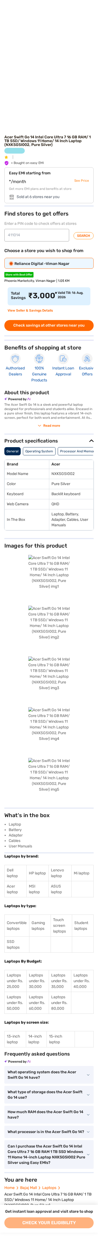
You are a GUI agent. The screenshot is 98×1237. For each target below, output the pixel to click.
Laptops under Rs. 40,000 (82, 981)
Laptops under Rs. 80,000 (59, 1003)
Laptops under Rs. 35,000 (59, 981)
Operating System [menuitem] (39, 451)
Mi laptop (81, 873)
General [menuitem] (13, 451)
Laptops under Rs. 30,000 (37, 981)
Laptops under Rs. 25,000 (15, 981)
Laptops (49, 1187)
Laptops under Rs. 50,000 (15, 1003)
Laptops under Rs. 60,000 (37, 1003)
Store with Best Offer (18, 274)
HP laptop (37, 873)
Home (9, 1187)
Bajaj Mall (28, 1187)
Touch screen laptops (59, 926)
